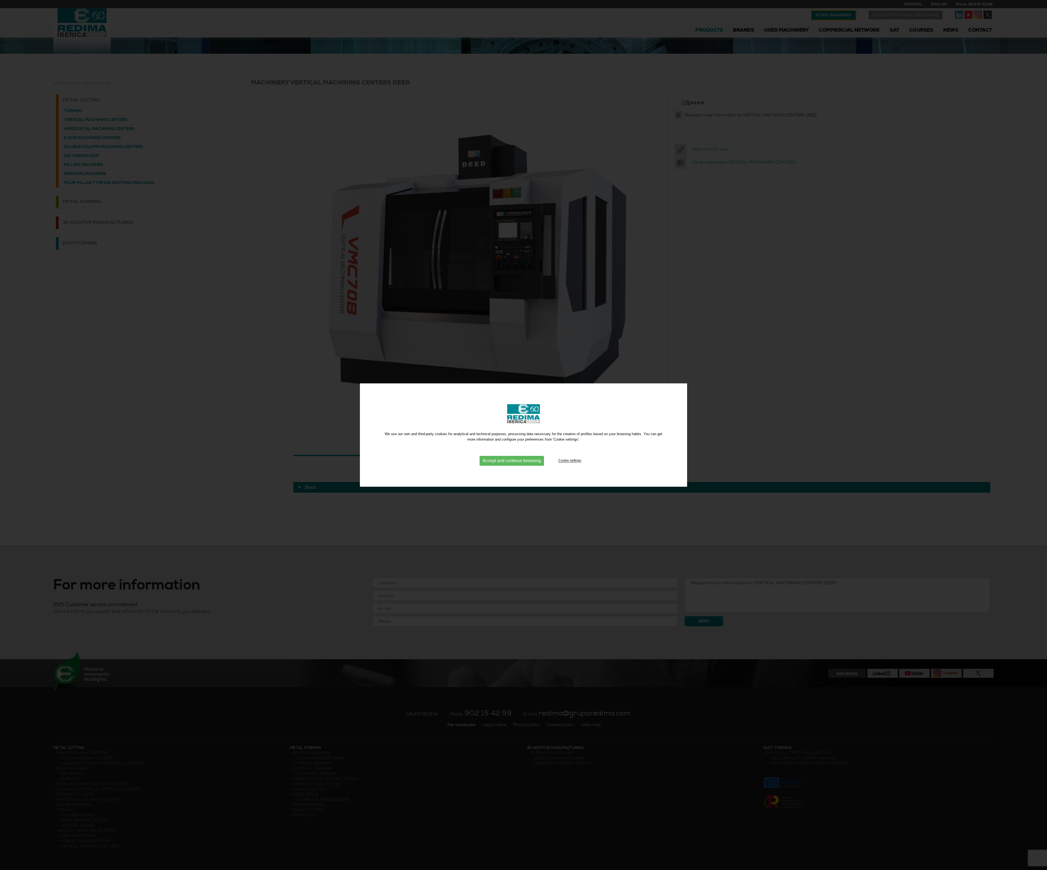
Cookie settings (569, 461)
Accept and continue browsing (512, 461)
